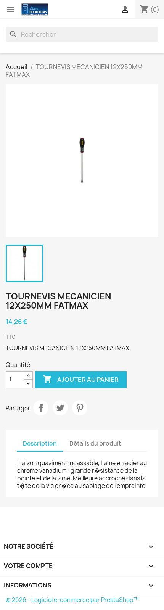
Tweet (60, 407)
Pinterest (79, 407)
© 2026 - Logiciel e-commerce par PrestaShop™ (72, 600)
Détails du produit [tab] (95, 443)
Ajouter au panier (81, 379)
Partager (40, 407)
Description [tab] (40, 443)
